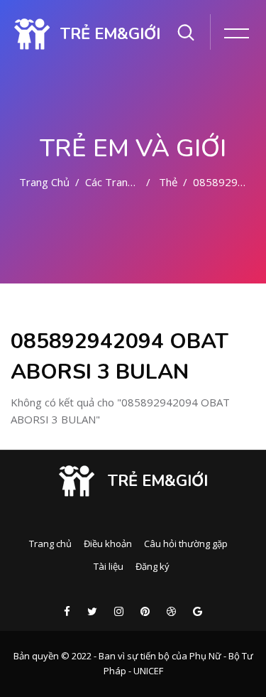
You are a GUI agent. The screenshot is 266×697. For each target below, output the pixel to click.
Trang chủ (44, 182)
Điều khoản (108, 543)
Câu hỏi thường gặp (186, 543)
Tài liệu (108, 566)
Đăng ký (152, 566)
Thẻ (168, 182)
